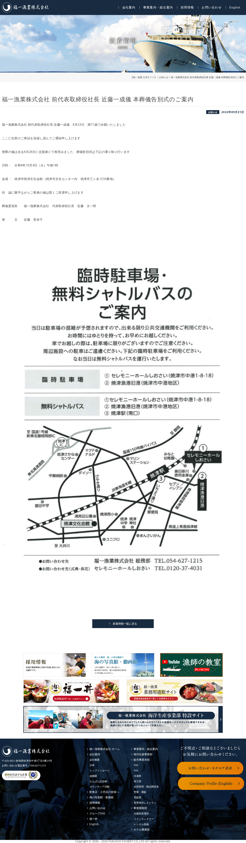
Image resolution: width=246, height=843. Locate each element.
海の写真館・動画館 (101, 797)
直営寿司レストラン (145, 802)
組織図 (93, 776)
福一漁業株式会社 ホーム (104, 749)
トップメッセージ (100, 770)
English (234, 7)
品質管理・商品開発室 (146, 786)
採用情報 (187, 7)
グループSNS (97, 813)
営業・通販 (140, 792)
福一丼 (93, 819)
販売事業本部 (142, 759)
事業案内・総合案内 (158, 7)
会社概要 (95, 759)
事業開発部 (140, 808)
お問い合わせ (212, 7)
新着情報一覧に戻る (123, 623)
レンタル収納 (141, 824)
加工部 (137, 781)
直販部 (137, 797)
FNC (136, 765)
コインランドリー (144, 819)
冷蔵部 (137, 776)
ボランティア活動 (100, 786)
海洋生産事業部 (143, 754)
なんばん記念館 (98, 781)
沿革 (92, 765)
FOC (136, 770)
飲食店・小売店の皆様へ (104, 792)
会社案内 (128, 7)
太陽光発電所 (141, 813)
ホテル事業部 (142, 829)
